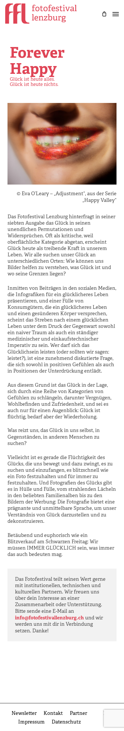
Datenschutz (66, 722)
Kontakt (53, 713)
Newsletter (24, 713)
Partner (78, 713)
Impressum (31, 722)
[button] (115, 13)
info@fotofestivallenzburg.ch (49, 618)
